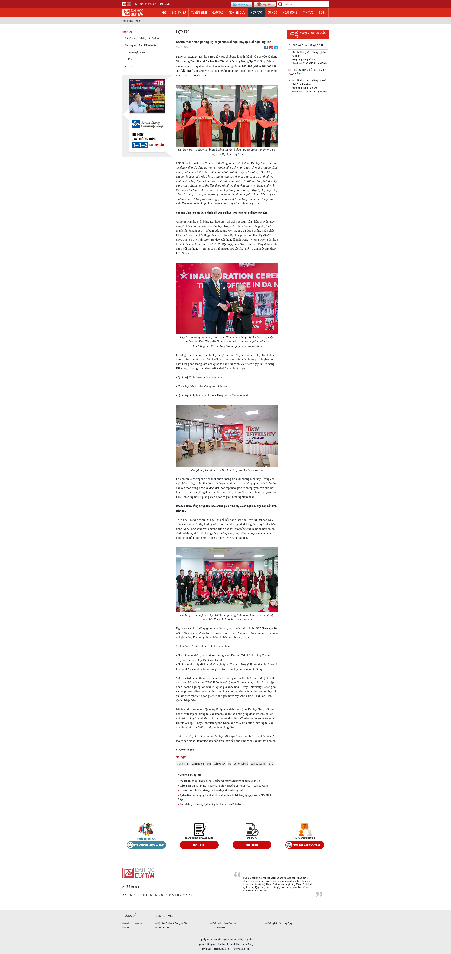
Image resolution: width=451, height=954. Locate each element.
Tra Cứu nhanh (219, 927)
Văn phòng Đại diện (201, 763)
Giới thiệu (179, 12)
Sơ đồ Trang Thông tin (132, 923)
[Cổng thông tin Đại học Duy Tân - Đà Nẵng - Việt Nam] (265, 4)
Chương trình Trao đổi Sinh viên (140, 45)
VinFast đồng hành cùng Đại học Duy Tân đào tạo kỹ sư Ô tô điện (211, 804)
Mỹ (229, 763)
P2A (130, 59)
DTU (271, 763)
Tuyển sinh (199, 12)
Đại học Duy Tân (258, 763)
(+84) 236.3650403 (147, 4)
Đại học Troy (219, 763)
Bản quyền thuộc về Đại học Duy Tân (234, 939)
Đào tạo (217, 12)
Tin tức (308, 12)
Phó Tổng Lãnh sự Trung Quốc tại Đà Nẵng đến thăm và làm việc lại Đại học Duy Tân (220, 780)
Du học (272, 12)
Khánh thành (183, 763)
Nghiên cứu (237, 12)
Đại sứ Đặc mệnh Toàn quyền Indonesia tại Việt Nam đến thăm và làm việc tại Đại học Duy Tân (224, 785)
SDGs (322, 12)
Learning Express (136, 52)
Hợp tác (256, 12)
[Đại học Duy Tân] (138, 872)
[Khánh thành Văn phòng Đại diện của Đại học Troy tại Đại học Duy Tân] (266, 47)
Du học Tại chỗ (241, 763)
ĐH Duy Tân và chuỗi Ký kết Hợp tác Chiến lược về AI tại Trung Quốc (212, 790)
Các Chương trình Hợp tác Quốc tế (142, 38)
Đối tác (128, 66)
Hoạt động (290, 12)
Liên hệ (167, 4)
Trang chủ (127, 20)
